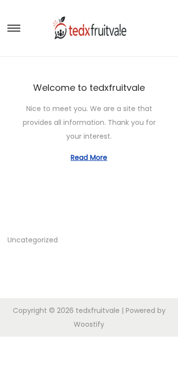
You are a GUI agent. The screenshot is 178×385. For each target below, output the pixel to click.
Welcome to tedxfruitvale (89, 87)
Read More (89, 157)
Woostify (89, 324)
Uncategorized (32, 240)
